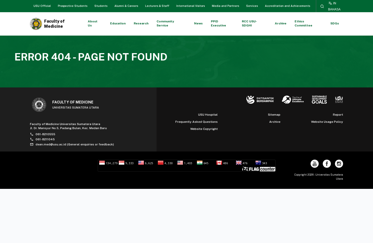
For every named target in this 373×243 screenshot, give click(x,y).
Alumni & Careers (126, 5)
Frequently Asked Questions (196, 122)
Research (141, 23)
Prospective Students (72, 5)
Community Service (165, 23)
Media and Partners (225, 5)
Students (100, 5)
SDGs (334, 23)
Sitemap (274, 114)
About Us (92, 23)
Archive (280, 23)
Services (252, 5)
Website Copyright (204, 129)
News (198, 23)
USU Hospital (208, 114)
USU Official (42, 5)
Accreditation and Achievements (287, 5)
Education (118, 23)
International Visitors (190, 5)
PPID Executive (218, 23)
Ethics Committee (303, 23)
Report (338, 114)
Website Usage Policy (327, 122)
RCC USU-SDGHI (249, 23)
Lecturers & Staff (157, 5)
